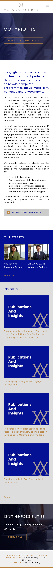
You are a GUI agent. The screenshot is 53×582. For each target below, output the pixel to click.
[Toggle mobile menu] (47, 6)
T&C (44, 558)
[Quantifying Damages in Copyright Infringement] (26, 362)
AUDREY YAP (34, 263)
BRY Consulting (32, 563)
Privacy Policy (31, 558)
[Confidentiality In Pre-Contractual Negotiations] (26, 460)
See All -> (9, 276)
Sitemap (26, 560)
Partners (14, 253)
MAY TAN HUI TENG (14, 263)
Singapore (14, 250)
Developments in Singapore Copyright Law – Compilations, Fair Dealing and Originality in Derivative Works (25, 334)
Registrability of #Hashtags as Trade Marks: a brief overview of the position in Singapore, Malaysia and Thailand (25, 432)
